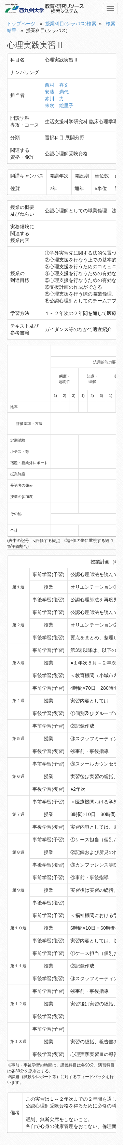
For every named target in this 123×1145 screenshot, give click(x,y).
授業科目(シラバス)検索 (70, 23)
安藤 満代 (57, 92)
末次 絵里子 (59, 105)
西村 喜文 (57, 85)
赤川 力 (54, 98)
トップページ (21, 23)
